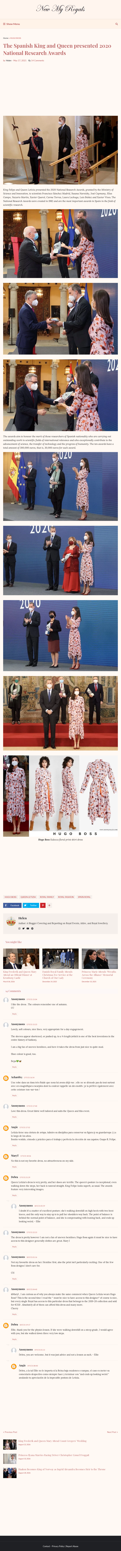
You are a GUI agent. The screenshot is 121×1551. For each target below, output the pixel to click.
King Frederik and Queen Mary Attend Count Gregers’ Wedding (52, 1440)
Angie (14, 1127)
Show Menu (13, 23)
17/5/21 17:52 (24, 1127)
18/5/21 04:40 (31, 1289)
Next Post (111, 1432)
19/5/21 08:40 (32, 1366)
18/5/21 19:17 (25, 1325)
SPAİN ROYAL (84, 897)
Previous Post (11, 1432)
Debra (14, 1177)
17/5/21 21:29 (25, 1177)
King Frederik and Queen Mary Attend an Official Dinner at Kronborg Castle (20, 974)
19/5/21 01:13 (39, 1350)
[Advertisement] (60, 89)
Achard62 (16, 1077)
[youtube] (28, 928)
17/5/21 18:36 (25, 1156)
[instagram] (19, 928)
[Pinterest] (43, 905)
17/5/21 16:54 (29, 1077)
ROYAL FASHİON (66, 897)
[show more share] (49, 905)
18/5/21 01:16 (31, 1257)
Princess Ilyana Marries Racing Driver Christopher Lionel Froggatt (53, 1455)
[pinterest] (32, 928)
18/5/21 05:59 (39, 1206)
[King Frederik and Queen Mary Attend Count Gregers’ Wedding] (10, 1444)
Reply (14, 1014)
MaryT (15, 1155)
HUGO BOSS (15, 38)
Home (5, 38)
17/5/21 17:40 (31, 1106)
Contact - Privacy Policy (53, 1546)
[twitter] (23, 928)
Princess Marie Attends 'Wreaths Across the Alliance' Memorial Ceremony (99, 974)
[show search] (116, 24)
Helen (22, 918)
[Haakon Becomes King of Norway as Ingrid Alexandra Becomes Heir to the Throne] (10, 1473)
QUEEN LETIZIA (28, 897)
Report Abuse (72, 1546)
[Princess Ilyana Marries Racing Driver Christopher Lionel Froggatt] (10, 1459)
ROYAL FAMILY (47, 897)
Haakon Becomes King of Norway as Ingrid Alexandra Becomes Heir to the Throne (62, 1469)
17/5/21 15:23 (31, 1024)
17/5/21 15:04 (31, 999)
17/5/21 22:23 (31, 1232)
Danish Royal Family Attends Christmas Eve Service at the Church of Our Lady (57, 974)
